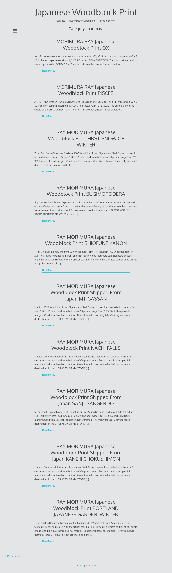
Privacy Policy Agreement (81, 20)
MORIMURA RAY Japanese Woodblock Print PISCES (86, 90)
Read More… (48, 70)
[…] (70, 164)
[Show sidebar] (15, 31)
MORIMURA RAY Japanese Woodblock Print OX (86, 44)
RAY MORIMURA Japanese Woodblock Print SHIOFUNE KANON (86, 240)
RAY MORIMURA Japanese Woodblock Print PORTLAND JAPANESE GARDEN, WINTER (86, 508)
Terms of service (107, 20)
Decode (79, 565)
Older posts (13, 556)
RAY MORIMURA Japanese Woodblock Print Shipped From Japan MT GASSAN (86, 292)
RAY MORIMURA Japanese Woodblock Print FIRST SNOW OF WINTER (86, 138)
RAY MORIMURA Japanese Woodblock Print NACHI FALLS (85, 344)
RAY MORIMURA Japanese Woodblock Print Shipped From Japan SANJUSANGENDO (86, 397)
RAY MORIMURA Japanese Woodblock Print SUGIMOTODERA (86, 190)
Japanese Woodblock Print (86, 11)
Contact (60, 20)
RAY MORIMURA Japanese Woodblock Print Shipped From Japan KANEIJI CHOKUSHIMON (86, 452)
